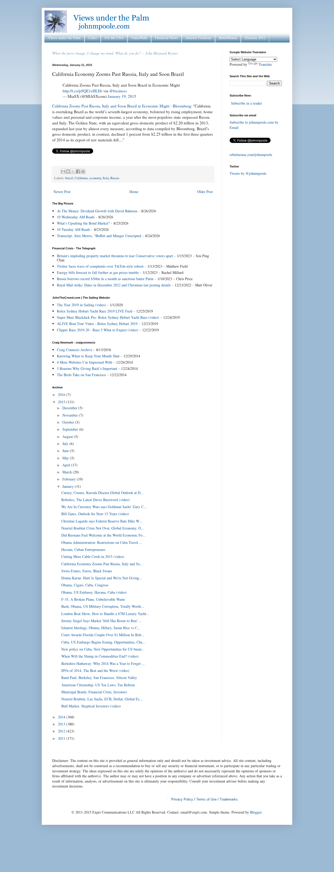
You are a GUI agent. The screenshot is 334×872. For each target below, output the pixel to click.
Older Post (205, 191)
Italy (106, 178)
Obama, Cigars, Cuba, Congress (84, 584)
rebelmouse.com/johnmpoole (251, 154)
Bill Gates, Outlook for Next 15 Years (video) (95, 513)
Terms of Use (206, 799)
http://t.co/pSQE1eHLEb (82, 90)
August (68, 436)
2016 (62, 394)
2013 (62, 723)
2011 (62, 738)
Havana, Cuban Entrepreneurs (83, 549)
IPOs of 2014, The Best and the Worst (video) (95, 670)
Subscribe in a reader (246, 103)
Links (92, 37)
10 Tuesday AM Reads (73, 229)
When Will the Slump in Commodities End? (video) (100, 656)
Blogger (255, 812)
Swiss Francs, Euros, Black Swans (86, 570)
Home (133, 191)
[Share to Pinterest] (83, 171)
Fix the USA (114, 37)
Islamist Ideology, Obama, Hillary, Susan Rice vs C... (100, 627)
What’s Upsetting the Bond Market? (83, 223)
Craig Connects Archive (74, 349)
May (66, 457)
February (69, 479)
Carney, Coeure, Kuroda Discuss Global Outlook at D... (102, 492)
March (67, 472)
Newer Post (61, 191)
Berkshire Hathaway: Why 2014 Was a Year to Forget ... (103, 663)
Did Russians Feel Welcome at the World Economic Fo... (103, 535)
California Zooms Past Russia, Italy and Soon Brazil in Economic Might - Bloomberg (121, 106)
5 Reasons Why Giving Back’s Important (87, 368)
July (65, 443)
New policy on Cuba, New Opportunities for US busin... (103, 649)
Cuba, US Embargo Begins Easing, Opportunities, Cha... (103, 642)
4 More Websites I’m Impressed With (84, 362)
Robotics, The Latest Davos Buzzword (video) (95, 499)
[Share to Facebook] (78, 171)
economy (95, 178)
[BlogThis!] (68, 171)
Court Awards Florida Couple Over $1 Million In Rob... (102, 634)
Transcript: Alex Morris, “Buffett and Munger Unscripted (99, 235)
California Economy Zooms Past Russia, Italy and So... (102, 563)
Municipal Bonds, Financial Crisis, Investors (94, 691)
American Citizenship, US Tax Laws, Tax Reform (98, 684)
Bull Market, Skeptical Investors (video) (91, 705)
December (70, 407)
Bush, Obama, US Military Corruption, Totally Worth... (102, 606)
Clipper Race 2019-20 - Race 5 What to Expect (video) (97, 329)
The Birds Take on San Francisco (81, 374)
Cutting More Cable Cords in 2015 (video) (92, 556)
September (70, 429)
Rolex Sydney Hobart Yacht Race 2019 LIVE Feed (94, 311)
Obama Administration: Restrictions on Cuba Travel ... (101, 542)
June (66, 450)
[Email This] (63, 171)
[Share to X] (73, 171)
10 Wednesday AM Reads (75, 216)
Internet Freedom (198, 37)
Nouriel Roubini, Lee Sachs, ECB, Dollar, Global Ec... (102, 698)
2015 (62, 401)
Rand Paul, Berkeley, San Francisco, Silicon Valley (99, 677)
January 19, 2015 (122, 96)
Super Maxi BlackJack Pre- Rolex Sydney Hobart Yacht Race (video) (108, 317)
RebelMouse (228, 37)
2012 (62, 731)
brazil (69, 178)
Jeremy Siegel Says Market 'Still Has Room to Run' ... (101, 620)
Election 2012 (255, 37)
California (81, 178)
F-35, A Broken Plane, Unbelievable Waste (93, 599)
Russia (114, 178)
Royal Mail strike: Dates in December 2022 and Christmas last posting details (114, 284)
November (70, 415)
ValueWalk (139, 37)
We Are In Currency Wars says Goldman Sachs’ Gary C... (104, 506)
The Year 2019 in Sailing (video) (81, 304)
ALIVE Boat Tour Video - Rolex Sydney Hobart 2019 (97, 323)
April (66, 464)
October (68, 422)
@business (118, 90)
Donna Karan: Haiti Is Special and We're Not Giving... (101, 577)
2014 (62, 716)
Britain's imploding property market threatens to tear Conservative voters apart (115, 255)
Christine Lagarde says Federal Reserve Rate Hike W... (101, 521)
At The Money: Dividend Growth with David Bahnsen (97, 210)
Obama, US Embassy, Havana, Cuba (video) (94, 592)
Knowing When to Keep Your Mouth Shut (88, 355)
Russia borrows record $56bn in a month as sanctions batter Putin (105, 278)
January (68, 486)
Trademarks (229, 799)
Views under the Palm (64, 37)
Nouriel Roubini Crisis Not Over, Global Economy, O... (102, 528)
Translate (265, 64)
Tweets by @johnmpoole (248, 173)
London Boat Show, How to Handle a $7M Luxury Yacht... (105, 613)
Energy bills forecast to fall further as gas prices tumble (98, 272)
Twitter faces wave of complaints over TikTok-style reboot (100, 266)
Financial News (166, 37)
